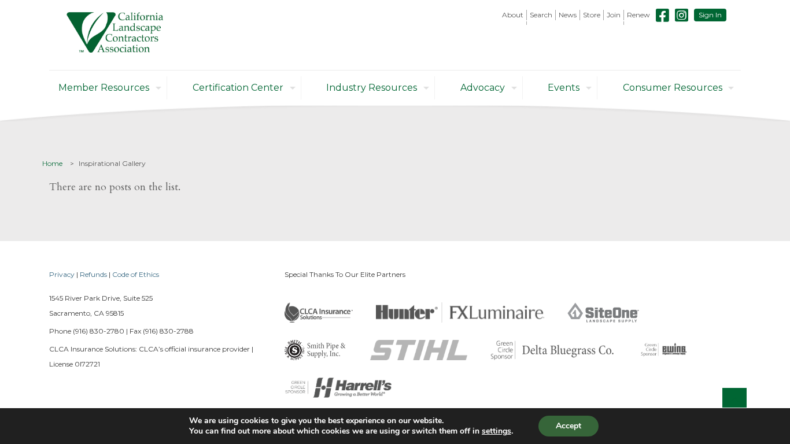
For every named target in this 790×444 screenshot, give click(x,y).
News (568, 14)
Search (541, 14)
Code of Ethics (135, 274)
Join (614, 14)
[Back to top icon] (734, 400)
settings (496, 431)
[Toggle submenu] (513, 23)
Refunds (93, 274)
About (512, 14)
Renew (638, 14)
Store (591, 14)
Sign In (710, 14)
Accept (568, 425)
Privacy (62, 274)
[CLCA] (115, 35)
